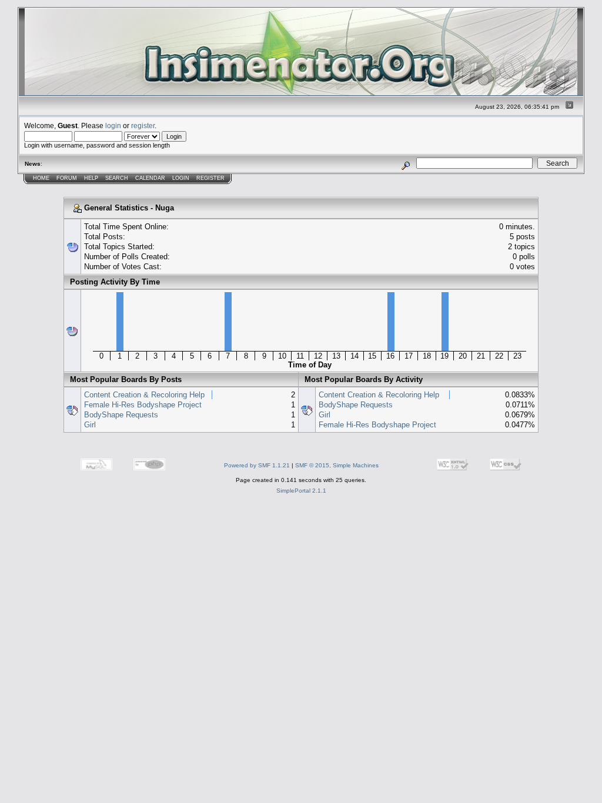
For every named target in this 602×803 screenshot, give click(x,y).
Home (41, 178)
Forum (66, 178)
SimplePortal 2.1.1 (301, 490)
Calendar (150, 178)
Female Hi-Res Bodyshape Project (143, 404)
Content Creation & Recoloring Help (144, 394)
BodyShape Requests (121, 414)
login (113, 125)
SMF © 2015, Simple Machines (337, 465)
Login (180, 178)
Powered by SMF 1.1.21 (257, 465)
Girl (90, 424)
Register (210, 178)
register (143, 125)
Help (91, 178)
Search (116, 178)
